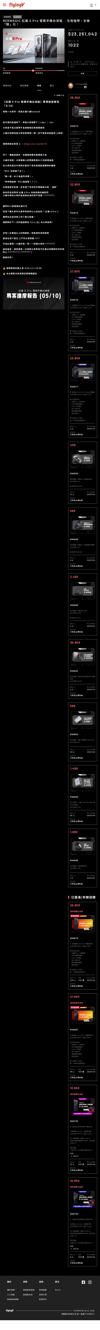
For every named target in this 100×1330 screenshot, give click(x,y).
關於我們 (11, 1290)
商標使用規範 (13, 1299)
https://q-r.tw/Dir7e (35, 143)
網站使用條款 (29, 1290)
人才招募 (11, 1294)
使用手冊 (43, 1294)
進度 (39, 85)
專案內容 (7, 85)
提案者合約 (28, 1294)
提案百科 (43, 1299)
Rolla (57, 1290)
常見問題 (24, 85)
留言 (52, 85)
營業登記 (79, 87)
